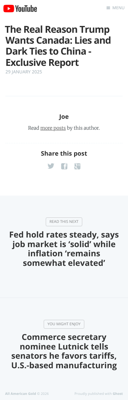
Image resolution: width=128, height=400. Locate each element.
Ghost (118, 393)
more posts (53, 128)
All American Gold (20, 393)
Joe (64, 117)
